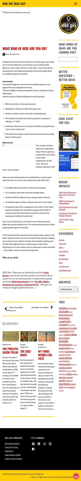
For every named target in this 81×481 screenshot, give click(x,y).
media (61, 355)
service (62, 377)
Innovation (63, 251)
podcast (74, 364)
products (63, 371)
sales (69, 374)
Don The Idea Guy (12, 54)
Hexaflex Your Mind (40, 307)
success (64, 384)
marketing (70, 351)
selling (75, 374)
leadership (64, 347)
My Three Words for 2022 (45, 355)
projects (69, 371)
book (70, 312)
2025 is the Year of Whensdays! (66, 202)
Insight (23, 344)
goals (67, 334)
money (67, 354)
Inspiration (6, 344)
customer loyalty (68, 328)
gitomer (61, 335)
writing (71, 387)
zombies (61, 390)
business (64, 318)
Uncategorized (65, 270)
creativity (65, 321)
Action (61, 240)
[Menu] (75, 3)
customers (64, 331)
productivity (65, 367)
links (72, 348)
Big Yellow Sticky (12, 443)
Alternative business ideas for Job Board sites (67, 194)
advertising (71, 308)
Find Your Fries (11, 447)
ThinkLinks (64, 266)
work (65, 387)
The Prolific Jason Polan (10, 351)
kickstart (75, 345)
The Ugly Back (25, 353)
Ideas (61, 247)
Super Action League (13, 458)
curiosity (64, 324)
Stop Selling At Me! (12, 455)
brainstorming (66, 315)
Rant (61, 263)
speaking (69, 381)
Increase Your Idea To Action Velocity (68, 214)
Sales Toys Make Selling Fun (14, 309)
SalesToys (9, 451)
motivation (65, 357)
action (63, 308)
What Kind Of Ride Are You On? (24, 48)
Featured (62, 244)
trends (73, 384)
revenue (62, 374)
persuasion (65, 364)
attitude (64, 311)
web (61, 387)
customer (72, 325)
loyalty (61, 352)
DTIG (72, 331)
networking (64, 361)
